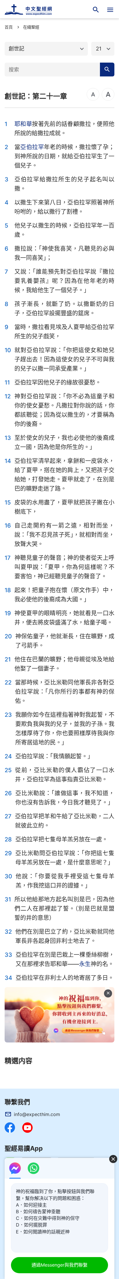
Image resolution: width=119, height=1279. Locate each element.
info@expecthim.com (37, 1114)
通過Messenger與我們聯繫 (59, 1265)
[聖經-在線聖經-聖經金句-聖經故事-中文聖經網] (32, 9)
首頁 (9, 27)
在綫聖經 (31, 27)
